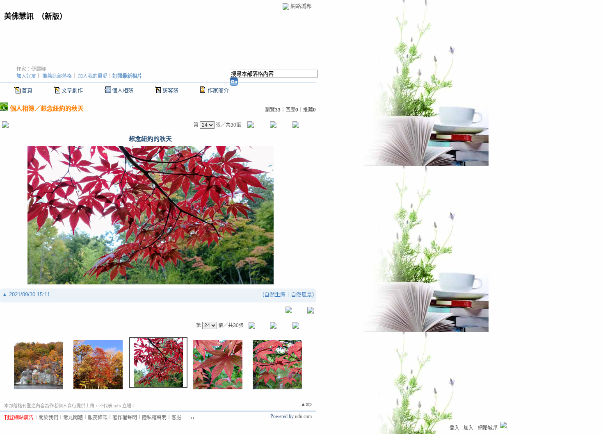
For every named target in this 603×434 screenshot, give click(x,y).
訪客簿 (170, 90)
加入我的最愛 (92, 76)
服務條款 (97, 417)
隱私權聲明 (154, 417)
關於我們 (48, 417)
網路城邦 (301, 6)
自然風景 (301, 294)
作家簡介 (218, 90)
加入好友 (26, 76)
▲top (306, 404)
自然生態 (275, 294)
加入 (468, 428)
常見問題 (73, 417)
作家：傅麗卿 (31, 69)
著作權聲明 (124, 417)
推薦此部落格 (57, 76)
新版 (52, 16)
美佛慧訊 (19, 16)
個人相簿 (122, 90)
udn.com (303, 416)
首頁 (27, 90)
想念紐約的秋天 (62, 108)
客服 (176, 417)
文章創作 (72, 90)
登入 (454, 428)
